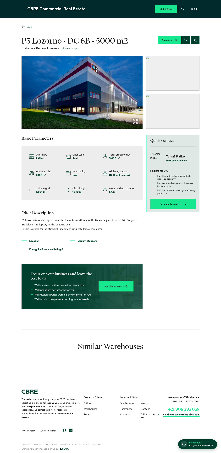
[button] (197, 444)
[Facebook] (64, 431)
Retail (87, 414)
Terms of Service (89, 444)
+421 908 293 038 (182, 409)
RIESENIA (64, 448)
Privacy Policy (28, 430)
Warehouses (90, 408)
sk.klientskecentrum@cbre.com (181, 414)
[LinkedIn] (70, 431)
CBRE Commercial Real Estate (56, 8)
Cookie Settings (48, 430)
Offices (87, 403)
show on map (69, 48)
